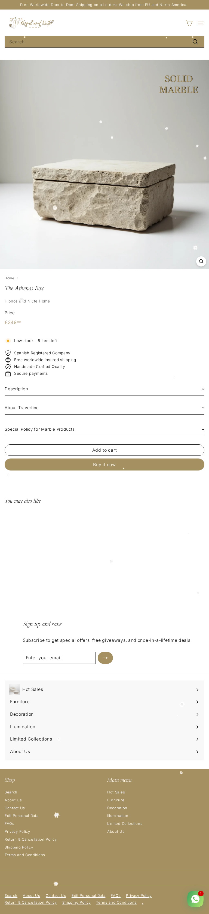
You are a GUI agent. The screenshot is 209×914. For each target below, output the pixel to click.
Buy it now (104, 464)
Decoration (117, 808)
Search (11, 792)
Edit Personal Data (22, 815)
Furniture (115, 800)
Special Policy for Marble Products (40, 429)
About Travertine (22, 407)
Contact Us (15, 808)
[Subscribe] (105, 658)
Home (9, 278)
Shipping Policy (19, 847)
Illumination (117, 815)
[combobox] (104, 42)
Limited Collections (124, 823)
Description (16, 388)
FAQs (9, 823)
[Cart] (189, 23)
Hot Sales (116, 792)
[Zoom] (201, 261)
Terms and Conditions (25, 855)
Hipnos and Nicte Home (27, 301)
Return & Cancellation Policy (31, 839)
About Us (13, 800)
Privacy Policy (17, 831)
